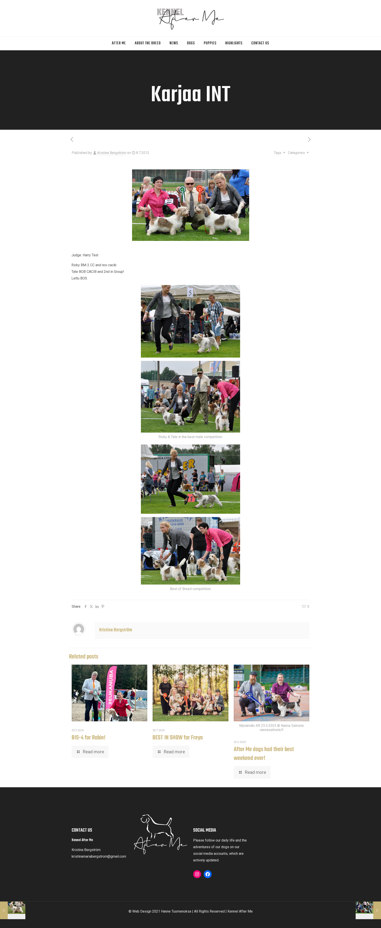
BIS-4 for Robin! (88, 737)
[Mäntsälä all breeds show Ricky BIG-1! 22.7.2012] (368, 910)
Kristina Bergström (111, 153)
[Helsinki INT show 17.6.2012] (12, 910)
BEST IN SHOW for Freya (178, 737)
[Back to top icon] (362, 920)
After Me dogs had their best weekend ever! (264, 754)
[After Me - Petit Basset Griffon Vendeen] (190, 18)
